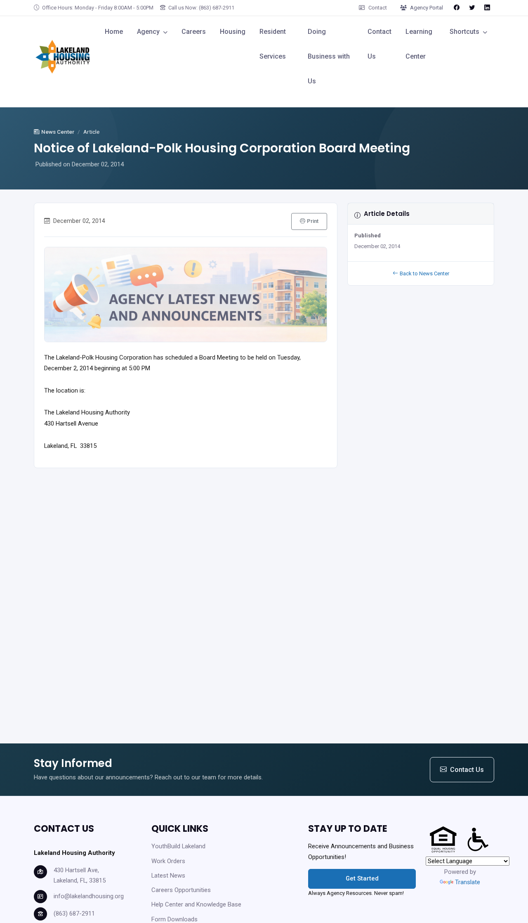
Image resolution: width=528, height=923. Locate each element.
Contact (377, 8)
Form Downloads (174, 919)
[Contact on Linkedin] (487, 7)
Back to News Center (424, 273)
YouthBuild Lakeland (178, 846)
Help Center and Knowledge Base (196, 904)
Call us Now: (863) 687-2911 (200, 8)
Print (312, 221)
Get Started (362, 878)
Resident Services (272, 44)
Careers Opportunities (181, 890)
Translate (467, 882)
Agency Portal (426, 8)
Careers (194, 32)
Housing (232, 32)
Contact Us (379, 44)
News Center (57, 131)
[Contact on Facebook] (457, 7)
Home (114, 32)
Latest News (168, 875)
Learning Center (418, 44)
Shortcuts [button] (464, 32)
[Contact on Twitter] (472, 7)
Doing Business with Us (329, 56)
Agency (148, 32)
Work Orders (168, 861)
